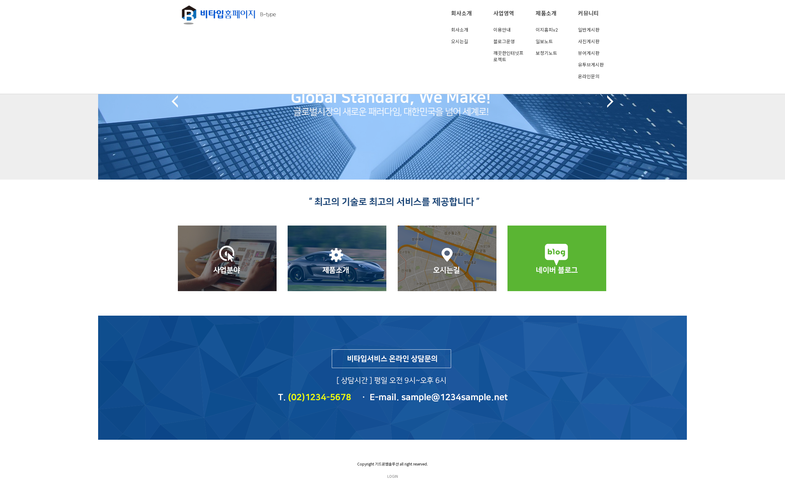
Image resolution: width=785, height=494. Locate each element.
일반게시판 (588, 29)
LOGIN (392, 476)
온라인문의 (588, 76)
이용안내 (502, 29)
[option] (392, 103)
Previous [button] (175, 101)
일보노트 (544, 41)
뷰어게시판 (588, 53)
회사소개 (461, 13)
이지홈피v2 (547, 29)
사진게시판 (588, 41)
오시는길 (459, 41)
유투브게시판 (591, 64)
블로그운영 (504, 41)
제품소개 (546, 13)
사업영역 (503, 13)
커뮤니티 (588, 13)
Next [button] (610, 101)
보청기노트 (546, 53)
